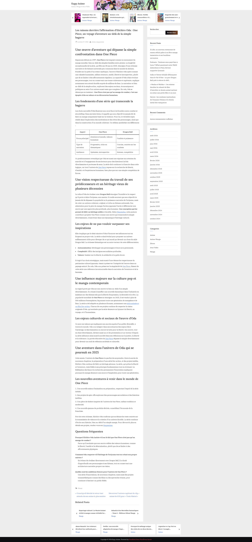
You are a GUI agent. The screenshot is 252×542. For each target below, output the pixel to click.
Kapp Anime (78, 3)
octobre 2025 (155, 177)
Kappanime (107, 425)
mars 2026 (154, 156)
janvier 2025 (155, 206)
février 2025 (154, 202)
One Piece (102, 167)
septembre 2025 (156, 181)
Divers (152, 243)
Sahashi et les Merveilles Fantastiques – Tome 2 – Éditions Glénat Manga (92, 512)
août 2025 (154, 185)
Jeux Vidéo (154, 247)
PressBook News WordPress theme (140, 539)
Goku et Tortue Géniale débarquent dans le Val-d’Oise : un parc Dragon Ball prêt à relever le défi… (163, 77)
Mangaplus (121, 212)
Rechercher (154, 29)
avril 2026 (154, 152)
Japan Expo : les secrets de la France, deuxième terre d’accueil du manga (124, 512)
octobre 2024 (155, 219)
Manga (80, 488)
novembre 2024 (156, 214)
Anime (152, 235)
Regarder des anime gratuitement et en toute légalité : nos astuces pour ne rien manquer (146, 16)
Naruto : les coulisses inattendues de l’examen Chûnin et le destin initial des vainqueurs (163, 100)
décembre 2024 (156, 210)
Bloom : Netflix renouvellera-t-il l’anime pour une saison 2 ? (118, 16)
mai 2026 (153, 148)
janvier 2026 (155, 165)
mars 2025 (154, 198)
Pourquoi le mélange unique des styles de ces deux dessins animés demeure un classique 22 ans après (115, 527)
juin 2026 (153, 144)
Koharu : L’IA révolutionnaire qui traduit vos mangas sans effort (91, 16)
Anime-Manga (89, 20)
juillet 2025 (154, 189)
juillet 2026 (154, 140)
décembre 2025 (156, 169)
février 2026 (154, 160)
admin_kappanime (98, 42)
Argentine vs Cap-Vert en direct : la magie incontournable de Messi (141, 527)
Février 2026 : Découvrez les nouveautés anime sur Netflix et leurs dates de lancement (175, 16)
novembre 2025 (156, 173)
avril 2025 (154, 194)
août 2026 (154, 135)
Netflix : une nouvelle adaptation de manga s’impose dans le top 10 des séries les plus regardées (88, 527)
